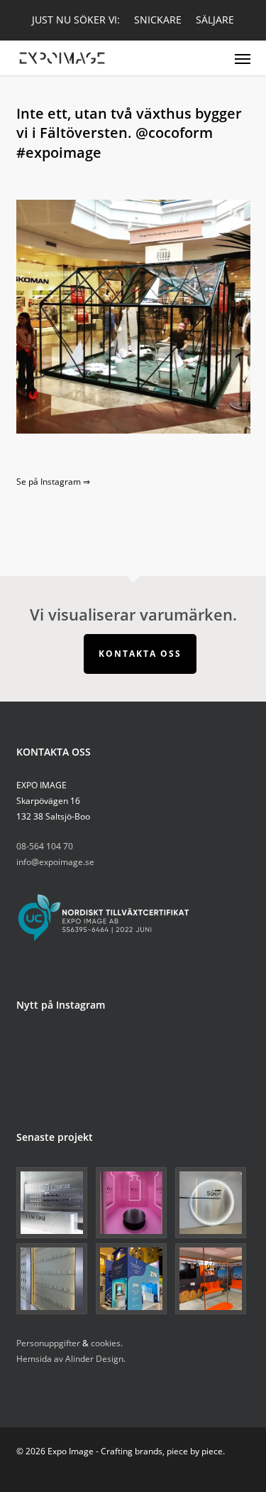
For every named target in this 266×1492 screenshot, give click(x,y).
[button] (242, 58)
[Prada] (54, 1278)
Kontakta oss (140, 654)
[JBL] (212, 1278)
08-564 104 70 (44, 846)
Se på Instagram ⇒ (53, 482)
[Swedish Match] (133, 1278)
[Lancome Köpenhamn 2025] (54, 1202)
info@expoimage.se (55, 862)
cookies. (107, 1343)
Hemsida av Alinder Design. (71, 1359)
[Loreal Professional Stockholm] (212, 1202)
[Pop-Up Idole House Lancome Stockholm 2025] (133, 1202)
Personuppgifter (48, 1343)
